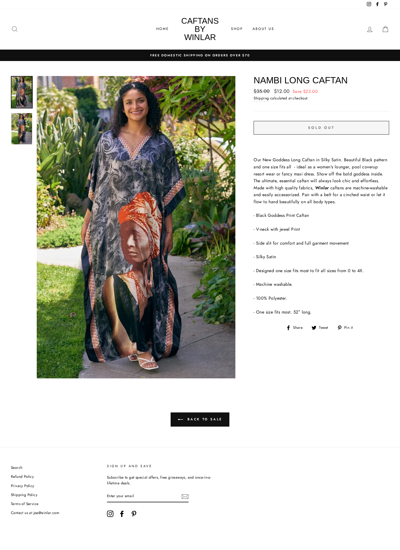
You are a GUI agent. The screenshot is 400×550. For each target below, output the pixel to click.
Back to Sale (203, 419)
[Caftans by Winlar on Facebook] (122, 514)
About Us (263, 28)
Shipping (261, 98)
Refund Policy (22, 476)
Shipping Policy (24, 494)
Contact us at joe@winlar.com (35, 512)
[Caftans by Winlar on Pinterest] (134, 514)
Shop (237, 28)
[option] (200, 55)
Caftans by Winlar (200, 29)
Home (162, 28)
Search (16, 467)
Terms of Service (24, 503)
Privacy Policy (22, 485)
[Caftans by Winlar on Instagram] (110, 514)
